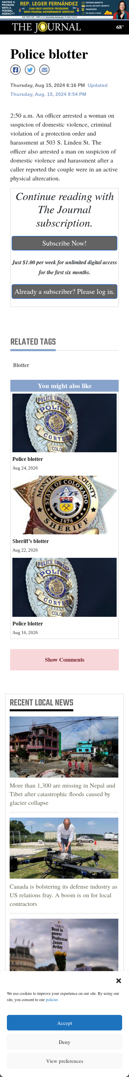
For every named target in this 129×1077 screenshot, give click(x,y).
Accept (64, 1022)
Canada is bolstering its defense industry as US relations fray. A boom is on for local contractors (63, 895)
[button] (118, 979)
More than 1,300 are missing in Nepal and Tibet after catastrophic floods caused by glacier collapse (62, 794)
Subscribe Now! (64, 243)
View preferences (64, 1060)
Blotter (21, 365)
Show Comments (64, 659)
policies (52, 999)
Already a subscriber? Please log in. (64, 291)
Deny (65, 1041)
